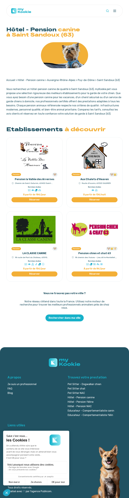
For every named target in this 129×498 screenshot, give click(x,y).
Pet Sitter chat (76, 388)
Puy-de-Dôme (86, 80)
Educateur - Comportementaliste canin (91, 410)
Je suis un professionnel (22, 384)
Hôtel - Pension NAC (80, 406)
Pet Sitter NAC (76, 392)
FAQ (10, 388)
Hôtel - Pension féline (80, 401)
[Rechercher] (107, 11)
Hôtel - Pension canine (31, 80)
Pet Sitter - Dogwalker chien (84, 384)
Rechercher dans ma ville (65, 317)
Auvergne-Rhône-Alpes (61, 80)
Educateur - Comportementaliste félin (90, 415)
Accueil (10, 80)
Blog (10, 392)
